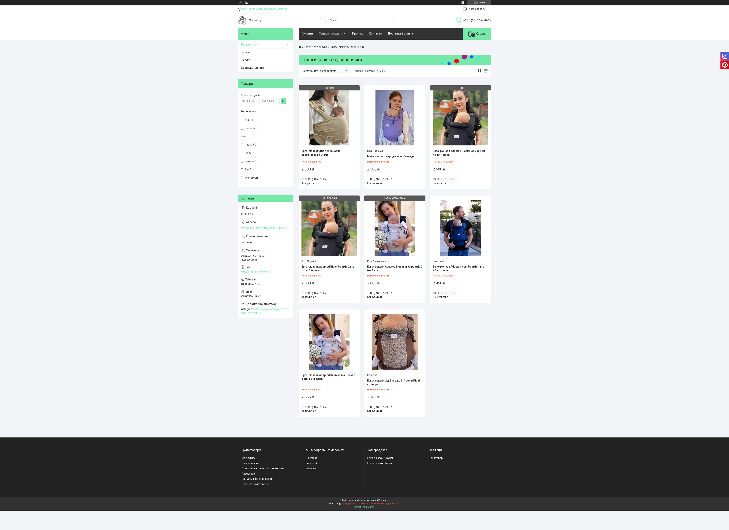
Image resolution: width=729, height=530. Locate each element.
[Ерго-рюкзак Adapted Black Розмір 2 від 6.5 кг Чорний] (329, 228)
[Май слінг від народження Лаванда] (395, 117)
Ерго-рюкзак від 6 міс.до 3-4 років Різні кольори (393, 382)
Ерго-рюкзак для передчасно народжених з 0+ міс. (321, 152)
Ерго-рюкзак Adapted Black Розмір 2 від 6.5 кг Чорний (327, 268)
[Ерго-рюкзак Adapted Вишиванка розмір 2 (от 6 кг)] (395, 228)
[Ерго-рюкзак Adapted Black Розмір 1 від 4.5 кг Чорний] (460, 117)
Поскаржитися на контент (355, 503)
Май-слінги (249, 457)
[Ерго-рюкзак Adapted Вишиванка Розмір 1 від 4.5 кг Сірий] (329, 342)
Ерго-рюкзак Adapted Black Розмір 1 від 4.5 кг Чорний (459, 152)
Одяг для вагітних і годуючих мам (263, 468)
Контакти (375, 33)
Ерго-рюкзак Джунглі (380, 457)
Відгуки (245, 59)
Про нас (357, 33)
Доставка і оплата (400, 33)
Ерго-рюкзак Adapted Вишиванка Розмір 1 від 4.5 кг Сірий (328, 377)
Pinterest (311, 457)
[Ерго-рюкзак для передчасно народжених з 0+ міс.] (329, 117)
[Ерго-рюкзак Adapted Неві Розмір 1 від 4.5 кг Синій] (460, 228)
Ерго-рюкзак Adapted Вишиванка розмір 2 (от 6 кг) (394, 268)
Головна (307, 33)
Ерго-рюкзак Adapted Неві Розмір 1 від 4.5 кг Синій (458, 268)
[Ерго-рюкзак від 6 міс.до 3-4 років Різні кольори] (395, 342)
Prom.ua (382, 500)
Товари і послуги (330, 33)
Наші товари (436, 457)
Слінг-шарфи (250, 463)
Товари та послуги (315, 47)
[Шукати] (324, 21)
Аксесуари (248, 473)
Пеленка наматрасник (255, 484)
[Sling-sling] (242, 20)
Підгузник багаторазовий (257, 478)
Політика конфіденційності (385, 503)
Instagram (312, 468)
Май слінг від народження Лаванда (391, 156)
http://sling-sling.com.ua (255, 271)
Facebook (311, 463)
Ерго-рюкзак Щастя (379, 463)
